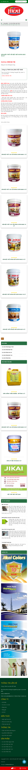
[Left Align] (26, 1)
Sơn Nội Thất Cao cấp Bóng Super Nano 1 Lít (14, 154)
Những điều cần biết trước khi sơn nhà (10, 517)
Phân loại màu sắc (6, 724)
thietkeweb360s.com (10, 764)
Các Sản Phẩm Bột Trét (7, 355)
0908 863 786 (5, 1)
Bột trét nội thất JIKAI (14, 494)
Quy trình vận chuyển (7, 735)
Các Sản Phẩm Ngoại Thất (8, 346)
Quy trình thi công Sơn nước (8, 529)
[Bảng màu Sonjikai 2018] (14, 568)
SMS (14, 768)
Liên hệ (3, 712)
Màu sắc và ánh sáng (7, 721)
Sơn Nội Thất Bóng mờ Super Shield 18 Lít (14, 294)
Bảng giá (4, 709)
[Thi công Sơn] (14, 667)
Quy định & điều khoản (7, 733)
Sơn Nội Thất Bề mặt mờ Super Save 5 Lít (14, 329)
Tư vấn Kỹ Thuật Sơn (6, 542)
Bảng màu (4, 707)
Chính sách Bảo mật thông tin (8, 730)
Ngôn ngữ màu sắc (6, 719)
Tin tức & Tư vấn (6, 704)
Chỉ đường (23, 768)
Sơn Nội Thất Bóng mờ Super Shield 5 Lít (14, 259)
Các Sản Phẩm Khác (6, 358)
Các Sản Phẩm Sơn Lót (7, 352)
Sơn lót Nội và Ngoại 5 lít (14, 460)
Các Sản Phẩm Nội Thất (14, 23)
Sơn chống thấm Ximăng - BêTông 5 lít (14, 393)
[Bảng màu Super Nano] (14, 601)
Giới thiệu (4, 702)
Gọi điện (6, 768)
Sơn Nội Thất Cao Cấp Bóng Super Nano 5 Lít (14, 189)
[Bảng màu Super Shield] (14, 639)
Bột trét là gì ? (5, 504)
